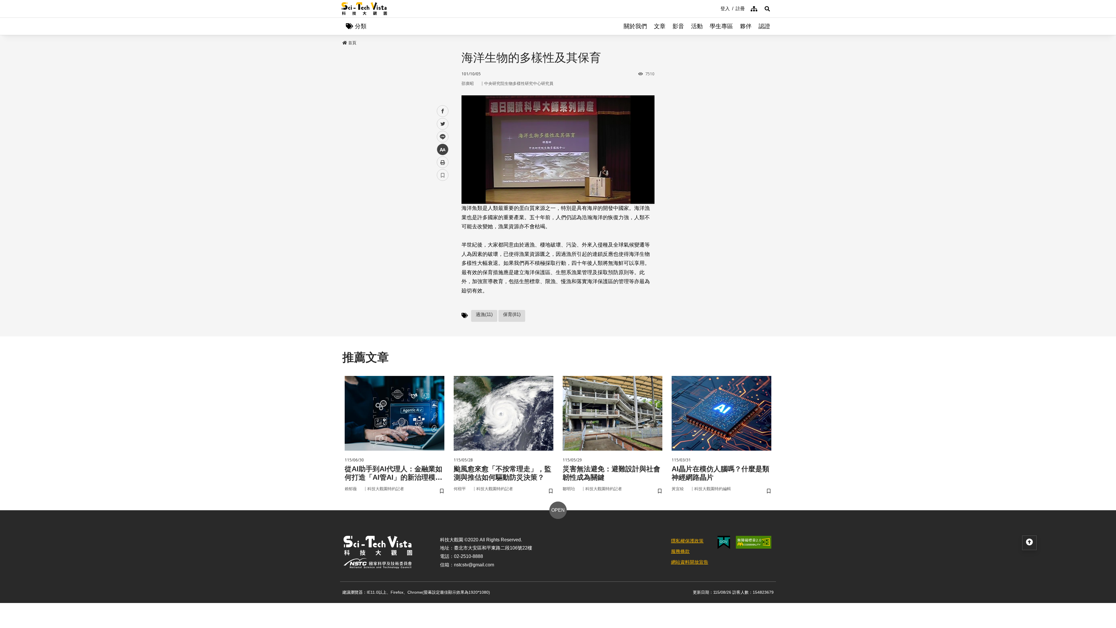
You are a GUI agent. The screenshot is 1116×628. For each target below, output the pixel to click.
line (441, 136)
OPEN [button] (558, 510)
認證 (764, 26)
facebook (442, 111)
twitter (442, 124)
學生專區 (721, 26)
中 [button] (442, 149)
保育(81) (512, 314)
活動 (697, 26)
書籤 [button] (442, 175)
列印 (442, 162)
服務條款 (680, 551)
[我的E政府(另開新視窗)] (724, 542)
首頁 (352, 42)
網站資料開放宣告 (689, 562)
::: (716, 8)
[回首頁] (364, 8)
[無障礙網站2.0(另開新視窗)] (753, 542)
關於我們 (635, 26)
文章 (660, 26)
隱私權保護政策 (687, 540)
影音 (678, 26)
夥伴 (746, 26)
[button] (767, 8)
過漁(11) (484, 314)
